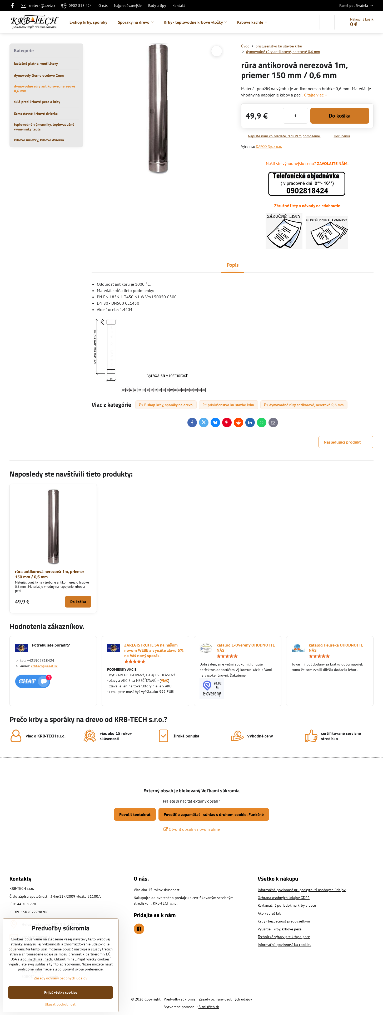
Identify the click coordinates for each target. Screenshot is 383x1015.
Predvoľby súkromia (180, 999)
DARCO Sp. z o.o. (269, 146)
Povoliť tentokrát (135, 814)
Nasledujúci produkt (342, 442)
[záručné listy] (284, 247)
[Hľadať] (327, 22)
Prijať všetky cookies (60, 992)
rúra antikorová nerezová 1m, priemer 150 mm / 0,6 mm (49, 574)
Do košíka (340, 115)
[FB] (13, 5)
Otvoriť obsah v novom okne (194, 829)
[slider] (134, 661)
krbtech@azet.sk (44, 666)
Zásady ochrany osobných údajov (225, 999)
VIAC (164, 680)
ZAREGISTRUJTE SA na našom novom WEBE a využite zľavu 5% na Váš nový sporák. (153, 650)
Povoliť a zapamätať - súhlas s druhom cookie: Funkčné (214, 814)
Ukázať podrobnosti (61, 1004)
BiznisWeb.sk (208, 1006)
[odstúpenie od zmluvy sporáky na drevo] (327, 247)
